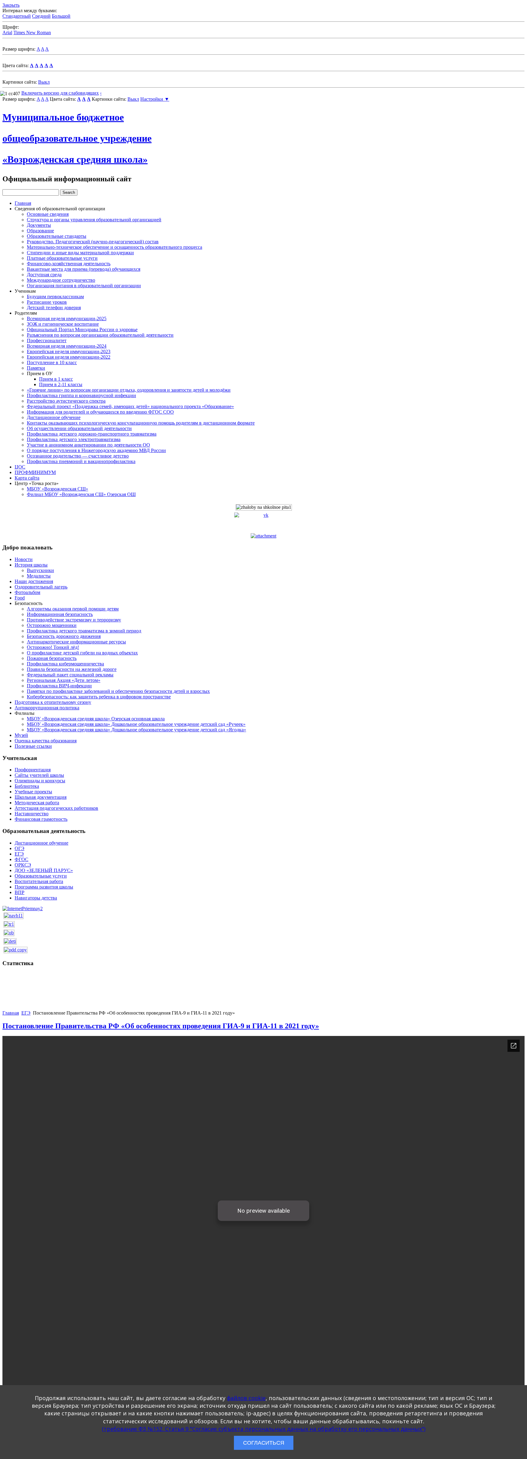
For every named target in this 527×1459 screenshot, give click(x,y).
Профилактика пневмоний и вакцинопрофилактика (81, 461)
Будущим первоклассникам (55, 296)
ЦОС (20, 466)
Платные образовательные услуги (62, 258)
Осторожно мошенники (52, 625)
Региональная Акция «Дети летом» (63, 680)
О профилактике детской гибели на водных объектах (82, 652)
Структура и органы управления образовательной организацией (94, 219)
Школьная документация (40, 797)
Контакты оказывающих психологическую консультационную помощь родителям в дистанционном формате (141, 422)
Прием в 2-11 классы (60, 384)
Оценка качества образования (46, 740)
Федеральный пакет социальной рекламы (70, 674)
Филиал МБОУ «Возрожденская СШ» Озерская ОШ (81, 494)
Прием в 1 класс (56, 379)
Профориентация (33, 769)
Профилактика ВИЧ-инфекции (59, 685)
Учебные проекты (33, 791)
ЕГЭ (19, 853)
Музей (21, 735)
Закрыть (11, 5)
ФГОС (21, 859)
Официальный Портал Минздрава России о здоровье (82, 329)
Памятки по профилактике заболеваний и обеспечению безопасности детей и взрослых (118, 691)
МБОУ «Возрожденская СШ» (57, 488)
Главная (23, 203)
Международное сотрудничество (61, 280)
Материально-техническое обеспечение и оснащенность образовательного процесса (114, 247)
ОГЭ (19, 848)
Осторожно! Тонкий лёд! (53, 647)
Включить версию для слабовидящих (60, 93)
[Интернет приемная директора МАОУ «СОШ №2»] (22, 908)
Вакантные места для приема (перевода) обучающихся (83, 269)
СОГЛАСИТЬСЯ (263, 1443)
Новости (24, 559)
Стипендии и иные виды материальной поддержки (80, 252)
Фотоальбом (27, 592)
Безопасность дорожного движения (64, 636)
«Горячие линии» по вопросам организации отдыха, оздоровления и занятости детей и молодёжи (129, 390)
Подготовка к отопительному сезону (53, 702)
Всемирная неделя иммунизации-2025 (66, 318)
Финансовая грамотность (41, 819)
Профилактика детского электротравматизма (73, 439)
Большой (61, 16)
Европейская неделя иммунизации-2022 (68, 357)
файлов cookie (246, 1398)
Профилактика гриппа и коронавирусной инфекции (81, 395)
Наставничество (31, 813)
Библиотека (27, 786)
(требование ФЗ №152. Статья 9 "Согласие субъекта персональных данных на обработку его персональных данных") (263, 1428)
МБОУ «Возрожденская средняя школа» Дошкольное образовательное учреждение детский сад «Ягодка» (136, 729)
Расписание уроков (47, 302)
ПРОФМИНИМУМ (35, 472)
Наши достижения (34, 581)
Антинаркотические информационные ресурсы (76, 641)
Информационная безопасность (60, 614)
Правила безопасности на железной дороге (72, 669)
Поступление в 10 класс (52, 362)
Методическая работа (37, 802)
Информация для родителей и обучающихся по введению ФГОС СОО (100, 412)
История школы (31, 564)
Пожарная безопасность (52, 658)
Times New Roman (32, 32)
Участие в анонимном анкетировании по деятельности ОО (88, 444)
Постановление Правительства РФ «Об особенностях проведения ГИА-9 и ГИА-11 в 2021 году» (160, 1026)
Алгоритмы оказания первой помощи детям (73, 608)
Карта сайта (27, 477)
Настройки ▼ (154, 99)
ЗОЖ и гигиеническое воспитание (63, 324)
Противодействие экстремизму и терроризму (74, 619)
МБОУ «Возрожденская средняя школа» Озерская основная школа (96, 718)
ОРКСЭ (23, 864)
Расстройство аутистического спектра (66, 401)
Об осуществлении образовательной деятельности (79, 428)
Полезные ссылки (33, 746)
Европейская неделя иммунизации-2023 (68, 351)
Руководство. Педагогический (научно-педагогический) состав (93, 241)
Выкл (44, 82)
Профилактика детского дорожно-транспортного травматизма (91, 433)
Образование (40, 230)
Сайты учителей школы (39, 775)
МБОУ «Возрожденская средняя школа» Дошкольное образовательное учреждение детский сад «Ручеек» (136, 724)
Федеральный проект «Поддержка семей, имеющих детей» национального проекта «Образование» (130, 406)
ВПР (19, 892)
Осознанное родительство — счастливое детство (78, 455)
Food (20, 597)
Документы (39, 225)
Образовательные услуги (41, 875)
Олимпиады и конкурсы (40, 780)
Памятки (36, 368)
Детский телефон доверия (54, 307)
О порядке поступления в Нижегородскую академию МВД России (96, 450)
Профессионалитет (46, 340)
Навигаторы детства (36, 897)
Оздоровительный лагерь (41, 586)
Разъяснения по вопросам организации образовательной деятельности (100, 335)
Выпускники (40, 570)
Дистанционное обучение (54, 417)
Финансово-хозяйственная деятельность (68, 263)
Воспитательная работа (39, 881)
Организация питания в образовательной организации (84, 285)
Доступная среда (44, 274)
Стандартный (16, 16)
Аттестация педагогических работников (56, 808)
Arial (7, 32)
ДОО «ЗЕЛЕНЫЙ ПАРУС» (44, 870)
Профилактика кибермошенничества (65, 663)
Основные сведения (48, 214)
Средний (41, 16)
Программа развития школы (44, 886)
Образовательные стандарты (56, 236)
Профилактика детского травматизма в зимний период (84, 630)
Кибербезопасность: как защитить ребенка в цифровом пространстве (99, 696)
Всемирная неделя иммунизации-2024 (66, 346)
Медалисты (39, 575)
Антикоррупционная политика (47, 707)
